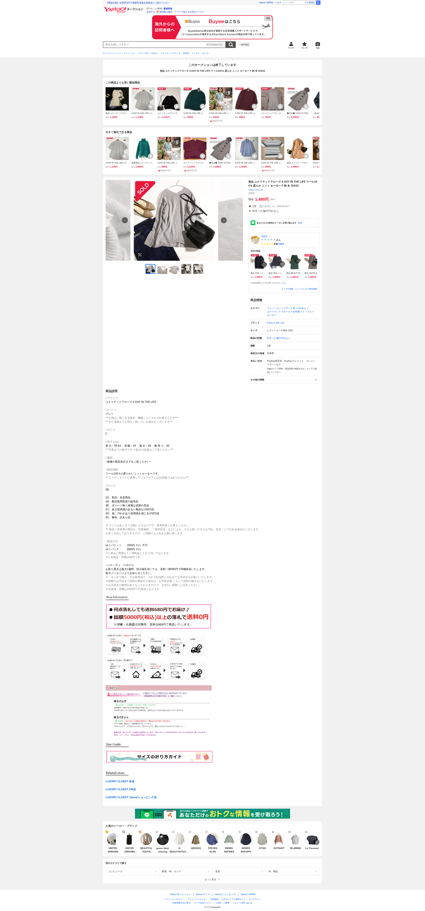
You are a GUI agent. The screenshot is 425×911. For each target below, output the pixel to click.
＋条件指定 (244, 44)
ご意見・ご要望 (222, 903)
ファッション (129, 53)
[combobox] (154, 45)
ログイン (150, 12)
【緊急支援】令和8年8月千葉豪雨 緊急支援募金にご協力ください (138, 2)
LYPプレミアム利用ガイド (234, 899)
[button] (283, 379)
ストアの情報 (287, 289)
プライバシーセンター (197, 899)
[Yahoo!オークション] (124, 8)
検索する (231, 44)
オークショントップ (112, 53)
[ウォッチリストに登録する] (125, 106)
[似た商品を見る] (139, 254)
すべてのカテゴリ (215, 44)
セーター (206, 53)
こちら (283, 283)
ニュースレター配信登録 (306, 289)
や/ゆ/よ (154, 53)
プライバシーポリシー (174, 899)
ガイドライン (255, 899)
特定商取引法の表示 (182, 903)
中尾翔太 (311, 2)
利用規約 (215, 899)
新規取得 (168, 8)
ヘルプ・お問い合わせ (242, 903)
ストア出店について (203, 903)
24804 (281, 244)
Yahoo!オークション (180, 894)
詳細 (300, 223)
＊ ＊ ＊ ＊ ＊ (268, 240)
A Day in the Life (255, 190)
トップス (196, 53)
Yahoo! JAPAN (266, 2)
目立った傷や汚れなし (278, 338)
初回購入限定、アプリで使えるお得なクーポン (182, 12)
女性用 (186, 53)
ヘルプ (278, 2)
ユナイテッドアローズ (170, 53)
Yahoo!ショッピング (225, 894)
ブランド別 (143, 53)
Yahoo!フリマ (203, 894)
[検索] (318, 2)
